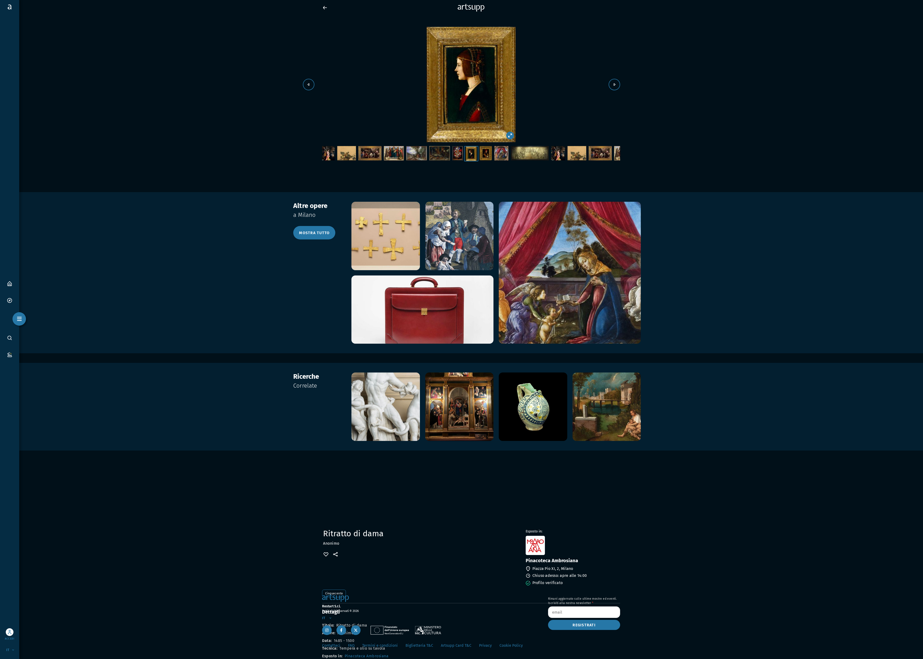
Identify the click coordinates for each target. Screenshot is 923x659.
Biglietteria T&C (419, 645)
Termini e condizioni (380, 645)
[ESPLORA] (9, 300)
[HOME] (9, 283)
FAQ (351, 645)
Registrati (584, 625)
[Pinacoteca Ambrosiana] (572, 545)
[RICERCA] (9, 337)
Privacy (485, 645)
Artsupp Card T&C (456, 645)
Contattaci (331, 645)
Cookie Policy (511, 645)
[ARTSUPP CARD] (9, 354)
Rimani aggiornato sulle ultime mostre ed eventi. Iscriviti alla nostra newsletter (582, 601)
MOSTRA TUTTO (314, 233)
